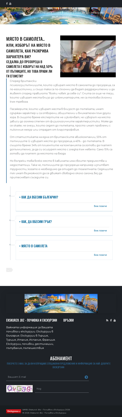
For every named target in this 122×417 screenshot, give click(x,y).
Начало (20, 12)
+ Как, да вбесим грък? (35, 221)
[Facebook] (111, 320)
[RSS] (107, 320)
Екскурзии (80, 12)
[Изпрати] (86, 377)
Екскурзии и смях (96, 12)
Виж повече (100, 206)
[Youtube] (115, 320)
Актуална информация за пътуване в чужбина (50, 12)
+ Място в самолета (33, 245)
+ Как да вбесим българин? (38, 197)
